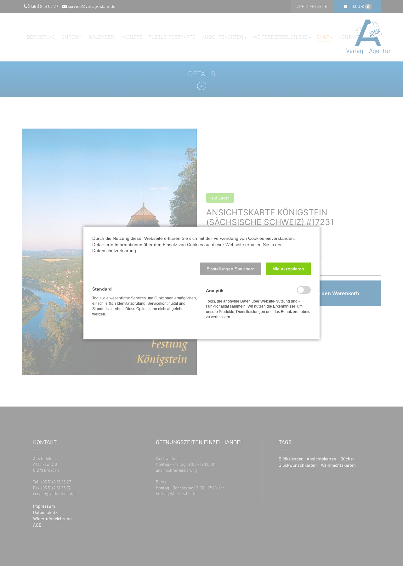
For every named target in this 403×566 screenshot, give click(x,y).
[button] (230, 269)
